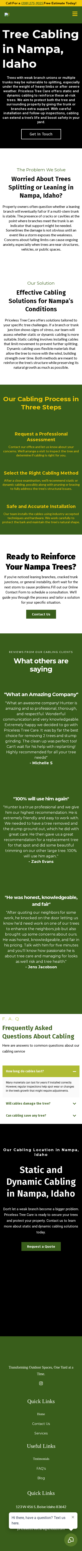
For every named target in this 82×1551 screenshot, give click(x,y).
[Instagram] (41, 1383)
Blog (41, 1478)
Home (41, 1414)
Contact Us (41, 1424)
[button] (74, 14)
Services (41, 1433)
